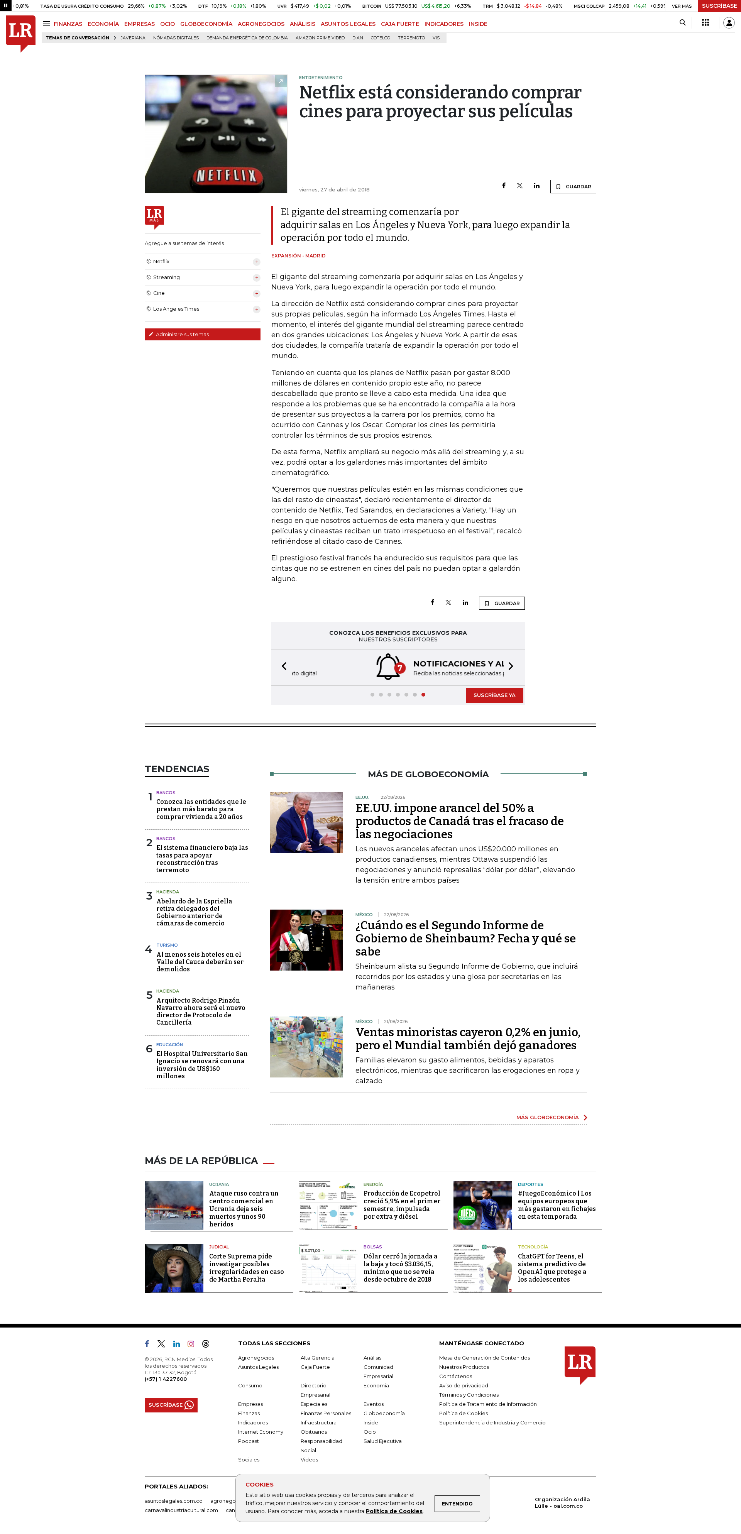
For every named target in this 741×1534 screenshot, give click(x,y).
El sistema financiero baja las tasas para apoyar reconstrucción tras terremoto (202, 859)
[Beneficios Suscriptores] (705, 23)
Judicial (219, 1247)
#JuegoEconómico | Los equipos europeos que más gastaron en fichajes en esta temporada (557, 1205)
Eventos (374, 1404)
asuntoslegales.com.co (174, 1501)
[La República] (21, 34)
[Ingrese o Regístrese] (729, 23)
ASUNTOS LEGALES (348, 23)
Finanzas (249, 1413)
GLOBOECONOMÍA (206, 23)
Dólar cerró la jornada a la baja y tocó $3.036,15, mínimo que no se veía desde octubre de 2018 (401, 1268)
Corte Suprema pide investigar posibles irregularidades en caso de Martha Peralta (246, 1268)
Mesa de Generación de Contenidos (484, 1358)
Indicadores (253, 1422)
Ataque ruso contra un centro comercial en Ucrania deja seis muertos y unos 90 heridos (244, 1209)
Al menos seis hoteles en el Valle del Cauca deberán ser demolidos (200, 962)
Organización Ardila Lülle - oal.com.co (562, 1502)
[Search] (682, 23)
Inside (371, 1422)
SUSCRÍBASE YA (495, 695)
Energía (373, 1184)
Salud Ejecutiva (383, 1441)
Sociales (248, 1459)
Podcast (248, 1441)
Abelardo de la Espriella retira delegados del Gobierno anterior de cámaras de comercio (194, 912)
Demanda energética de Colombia (247, 38)
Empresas (250, 1404)
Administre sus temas (182, 334)
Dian (357, 38)
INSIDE (478, 23)
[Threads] (209, 1345)
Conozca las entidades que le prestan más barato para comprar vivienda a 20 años (201, 809)
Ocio (370, 1432)
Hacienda (167, 892)
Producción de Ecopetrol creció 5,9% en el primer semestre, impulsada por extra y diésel (402, 1205)
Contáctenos (455, 1376)
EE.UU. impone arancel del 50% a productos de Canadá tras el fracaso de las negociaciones (459, 821)
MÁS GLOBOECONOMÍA (547, 1117)
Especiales (314, 1404)
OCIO (167, 23)
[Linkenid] (179, 1345)
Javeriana (133, 38)
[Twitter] (519, 186)
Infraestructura (319, 1422)
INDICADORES (444, 23)
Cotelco (380, 38)
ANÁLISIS (302, 23)
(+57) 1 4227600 (166, 1379)
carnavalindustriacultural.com (181, 1510)
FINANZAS (68, 23)
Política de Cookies (394, 1511)
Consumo (250, 1385)
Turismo (167, 945)
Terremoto (411, 38)
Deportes (530, 1184)
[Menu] (48, 24)
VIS (436, 38)
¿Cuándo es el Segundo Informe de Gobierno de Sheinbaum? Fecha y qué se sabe (465, 938)
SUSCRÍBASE (719, 5)
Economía (376, 1385)
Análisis (372, 1358)
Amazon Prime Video (320, 38)
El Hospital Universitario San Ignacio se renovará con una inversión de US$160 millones (202, 1065)
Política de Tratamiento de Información (488, 1404)
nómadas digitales (176, 38)
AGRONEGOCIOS (261, 23)
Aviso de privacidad (463, 1385)
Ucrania (219, 1184)
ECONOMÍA (103, 23)
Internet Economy (260, 1432)
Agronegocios (256, 1358)
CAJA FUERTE (400, 23)
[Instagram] (194, 1345)
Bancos (166, 792)
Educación (169, 1044)
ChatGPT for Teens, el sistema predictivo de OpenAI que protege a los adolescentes (552, 1268)
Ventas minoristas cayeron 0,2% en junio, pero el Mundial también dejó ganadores (467, 1038)
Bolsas (373, 1247)
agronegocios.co (232, 1501)
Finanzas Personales (326, 1413)
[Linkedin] (537, 186)
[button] (281, 667)
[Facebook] (504, 186)
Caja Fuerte (315, 1367)
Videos (309, 1459)
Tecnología (533, 1247)
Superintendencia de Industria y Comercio (492, 1422)
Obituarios (314, 1432)
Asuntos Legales (258, 1367)
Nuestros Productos (464, 1367)
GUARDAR (578, 186)
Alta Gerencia (318, 1358)
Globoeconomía (384, 1413)
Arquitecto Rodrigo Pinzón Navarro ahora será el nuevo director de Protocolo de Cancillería (200, 1012)
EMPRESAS (139, 23)
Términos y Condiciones (469, 1395)
